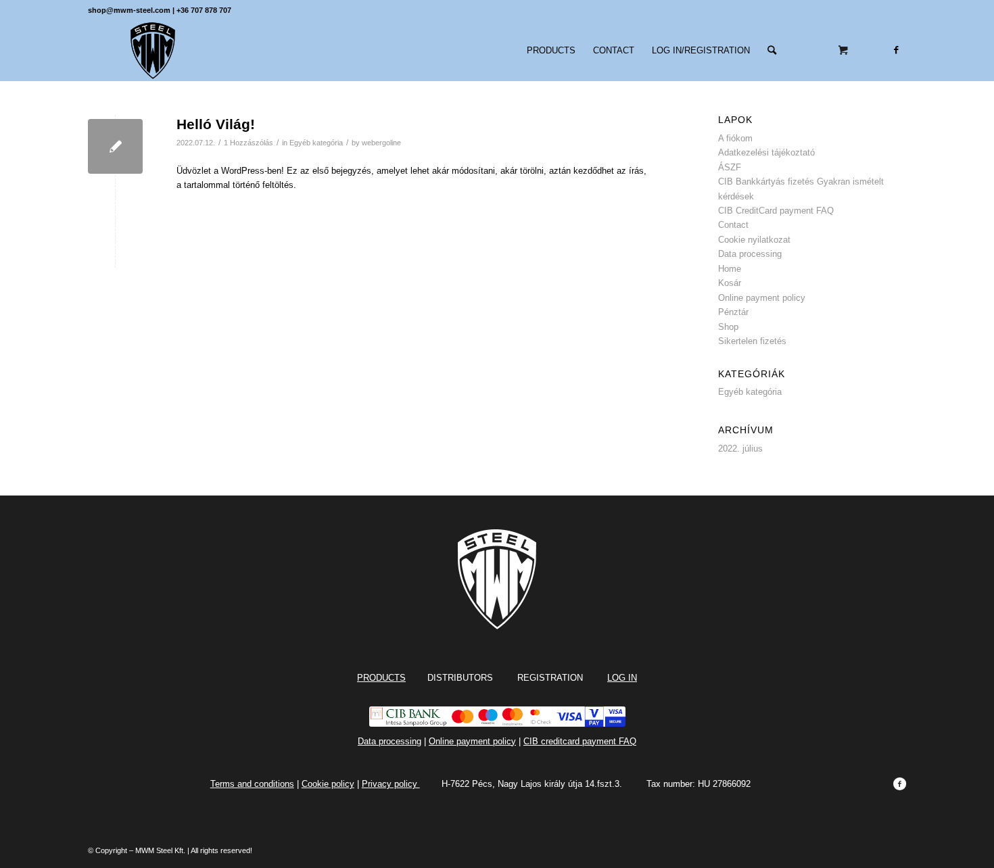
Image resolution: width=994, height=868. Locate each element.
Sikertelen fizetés (752, 341)
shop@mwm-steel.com (129, 10)
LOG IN (622, 678)
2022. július (740, 448)
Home (729, 269)
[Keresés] (772, 50)
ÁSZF (729, 167)
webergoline (381, 143)
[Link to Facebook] (896, 50)
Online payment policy (761, 298)
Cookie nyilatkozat (754, 240)
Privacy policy (391, 784)
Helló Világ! (215, 124)
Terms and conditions (252, 784)
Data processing (750, 254)
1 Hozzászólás (248, 143)
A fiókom (735, 138)
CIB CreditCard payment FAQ (776, 211)
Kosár (729, 283)
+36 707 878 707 (203, 10)
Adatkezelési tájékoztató (766, 152)
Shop (728, 327)
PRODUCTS (381, 678)
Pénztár (733, 312)
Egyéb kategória (316, 143)
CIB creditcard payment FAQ (579, 741)
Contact (733, 225)
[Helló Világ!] (115, 146)
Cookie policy (328, 784)
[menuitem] (551, 50)
